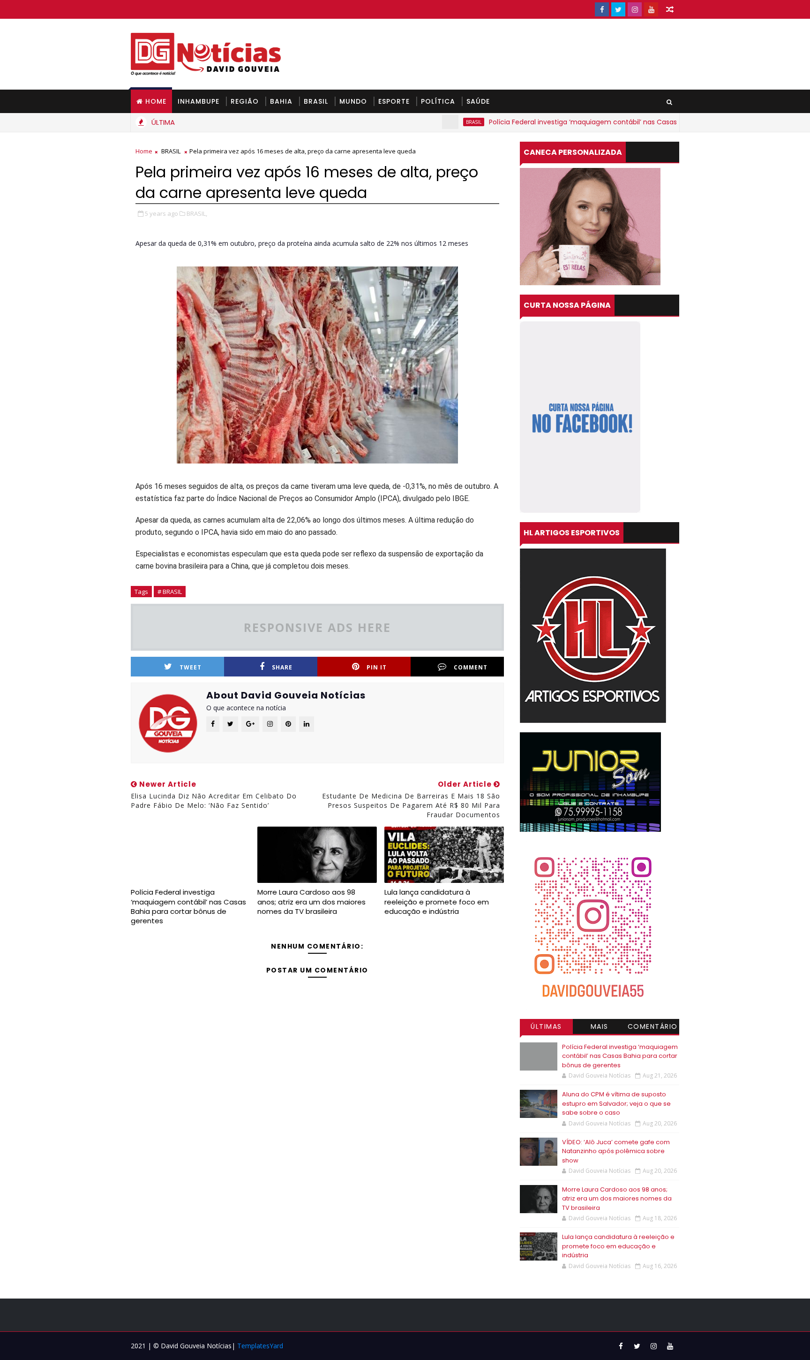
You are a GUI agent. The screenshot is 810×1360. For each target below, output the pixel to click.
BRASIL (316, 101)
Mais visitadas (599, 1028)
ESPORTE (394, 101)
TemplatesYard (260, 1345)
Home (155, 101)
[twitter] (618, 9)
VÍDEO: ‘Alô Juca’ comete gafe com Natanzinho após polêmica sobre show (616, 1151)
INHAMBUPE (198, 101)
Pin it (377, 667)
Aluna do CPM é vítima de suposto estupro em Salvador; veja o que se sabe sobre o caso (616, 1103)
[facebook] (602, 9)
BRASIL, (197, 213)
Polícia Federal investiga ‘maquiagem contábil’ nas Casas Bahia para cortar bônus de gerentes (603, 122)
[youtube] (651, 9)
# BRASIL (170, 591)
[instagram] (635, 9)
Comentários (653, 1028)
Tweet (191, 667)
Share (282, 667)
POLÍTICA (438, 101)
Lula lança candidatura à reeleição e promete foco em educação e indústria (436, 901)
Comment (471, 667)
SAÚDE (478, 101)
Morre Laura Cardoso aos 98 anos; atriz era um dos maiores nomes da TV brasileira (311, 901)
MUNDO (353, 101)
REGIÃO (245, 101)
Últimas (546, 1026)
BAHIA (281, 101)
